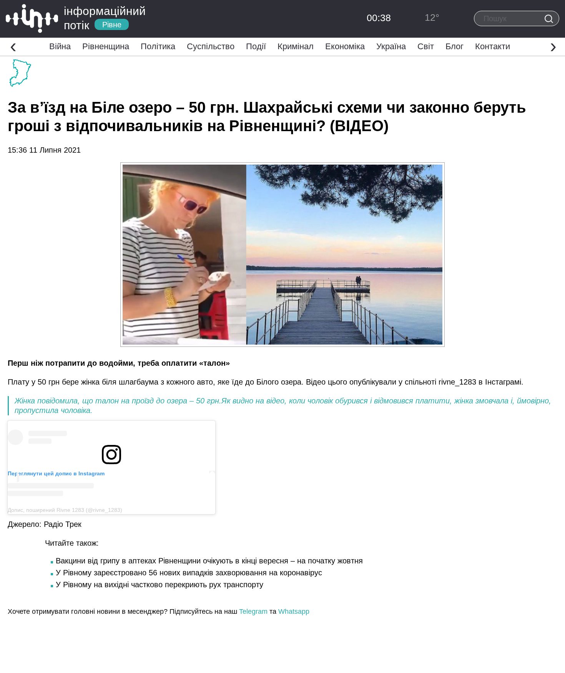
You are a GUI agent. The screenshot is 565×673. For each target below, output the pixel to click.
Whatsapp (293, 611)
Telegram (253, 611)
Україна (391, 46)
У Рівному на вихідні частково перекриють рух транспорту (159, 584)
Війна (60, 46)
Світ (425, 46)
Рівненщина (105, 46)
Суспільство (210, 46)
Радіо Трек (62, 524)
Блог (454, 46)
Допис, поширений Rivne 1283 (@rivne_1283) (65, 510)
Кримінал (296, 46)
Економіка (345, 46)
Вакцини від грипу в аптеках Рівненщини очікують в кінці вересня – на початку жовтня (209, 560)
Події (256, 46)
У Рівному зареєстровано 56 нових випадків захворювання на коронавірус (189, 572)
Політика (158, 46)
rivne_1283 (457, 382)
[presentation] (13, 45)
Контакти (492, 46)
